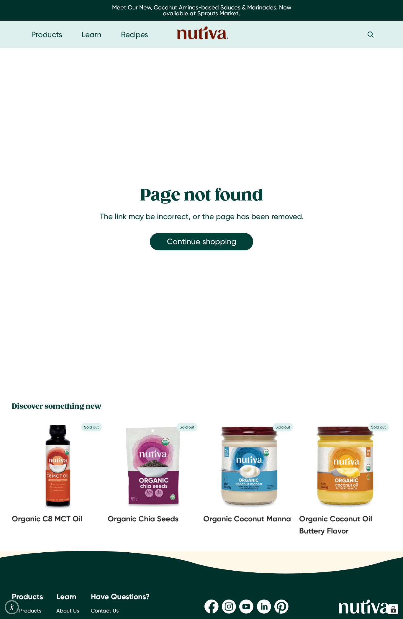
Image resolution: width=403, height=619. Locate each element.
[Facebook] (211, 607)
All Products (26, 610)
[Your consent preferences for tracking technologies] (393, 609)
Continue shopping (201, 241)
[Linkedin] (264, 607)
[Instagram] (229, 607)
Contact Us (105, 610)
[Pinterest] (281, 607)
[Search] (370, 34)
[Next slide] (89, 465)
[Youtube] (246, 607)
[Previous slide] (26, 465)
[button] (12, 607)
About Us (67, 610)
